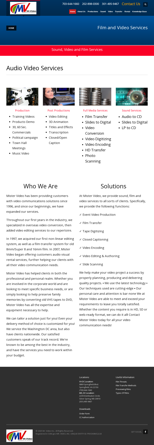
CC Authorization (86, 417)
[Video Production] (22, 97)
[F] (145, 432)
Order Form (84, 413)
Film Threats (121, 381)
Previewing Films (123, 389)
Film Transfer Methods (126, 385)
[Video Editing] (59, 97)
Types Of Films (122, 393)
